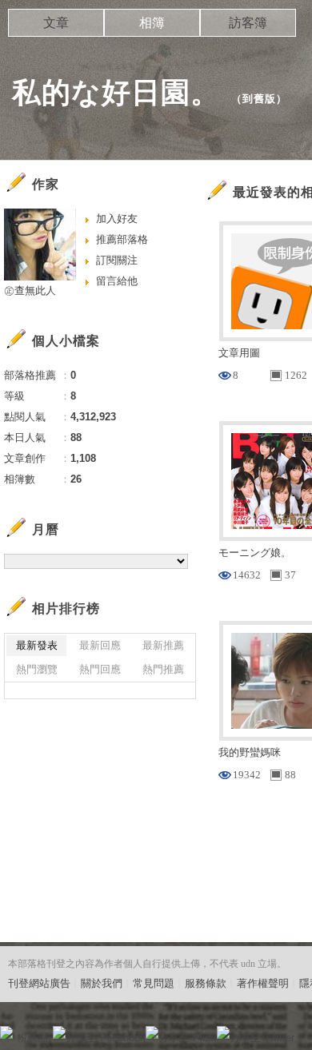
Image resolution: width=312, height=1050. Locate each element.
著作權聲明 (263, 983)
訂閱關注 (117, 260)
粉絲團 (32, 1038)
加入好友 (117, 219)
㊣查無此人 (30, 290)
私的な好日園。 (116, 92)
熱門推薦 (163, 669)
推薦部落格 (122, 239)
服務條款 (205, 983)
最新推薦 (163, 645)
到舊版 (259, 99)
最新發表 (37, 645)
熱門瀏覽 (37, 669)
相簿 (152, 23)
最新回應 (100, 645)
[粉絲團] (6, 1032)
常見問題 (153, 983)
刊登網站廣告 (39, 983)
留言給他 (117, 281)
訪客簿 (248, 23)
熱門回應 (100, 669)
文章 (56, 23)
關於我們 (101, 983)
